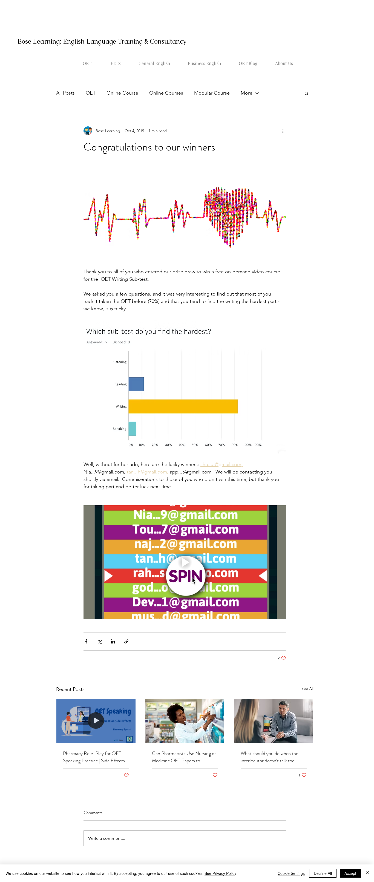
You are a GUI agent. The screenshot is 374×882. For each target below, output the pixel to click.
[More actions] (283, 130)
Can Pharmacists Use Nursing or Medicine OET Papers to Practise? (184, 757)
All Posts (65, 93)
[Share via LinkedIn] (113, 641)
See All (307, 688)
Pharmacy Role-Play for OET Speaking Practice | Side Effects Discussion (94, 757)
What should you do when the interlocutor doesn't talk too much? (269, 757)
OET (91, 93)
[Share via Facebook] (86, 641)
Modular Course (212, 93)
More (246, 93)
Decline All (323, 873)
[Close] (367, 873)
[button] (306, 93)
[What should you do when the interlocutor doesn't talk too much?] (273, 721)
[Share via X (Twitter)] (99, 641)
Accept (350, 873)
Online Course (122, 93)
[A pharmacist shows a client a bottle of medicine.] (96, 721)
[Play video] (185, 562)
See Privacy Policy (220, 873)
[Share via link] (126, 641)
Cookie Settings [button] (291, 873)
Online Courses (166, 93)
